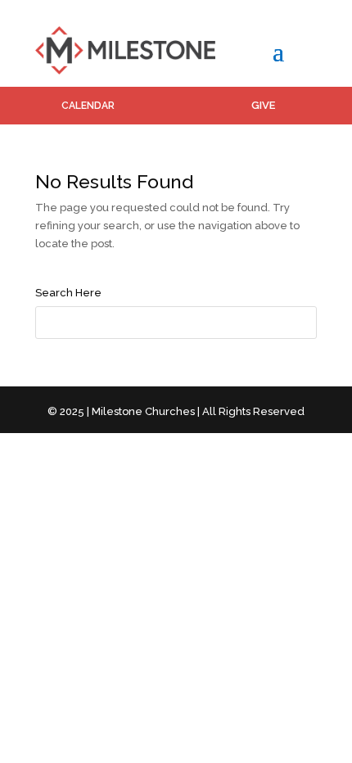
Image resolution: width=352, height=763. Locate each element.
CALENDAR (88, 105)
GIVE (263, 105)
